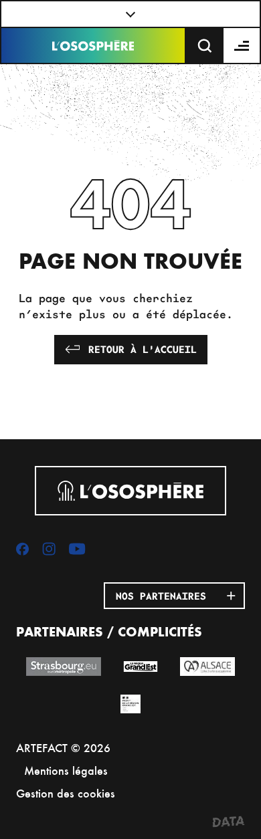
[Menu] (242, 45)
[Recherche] (205, 45)
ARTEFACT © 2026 (63, 748)
